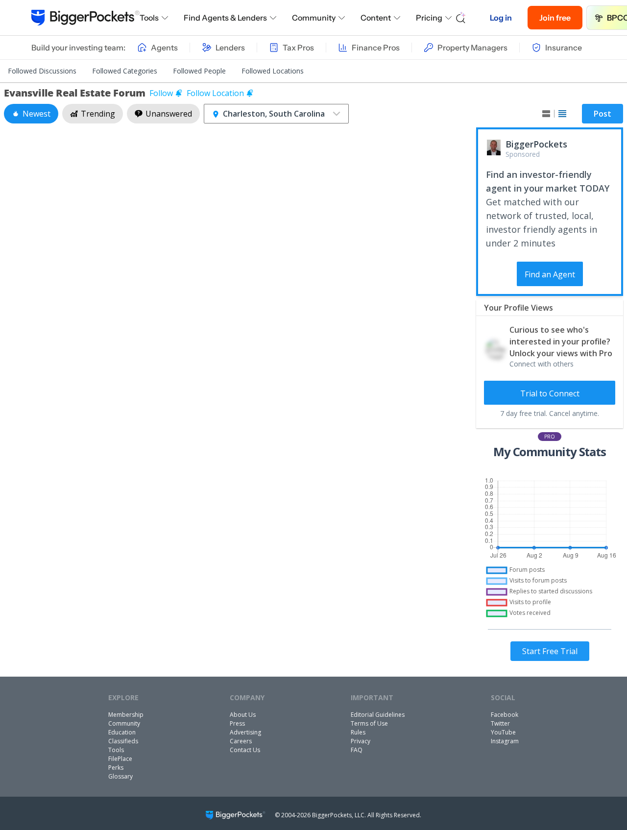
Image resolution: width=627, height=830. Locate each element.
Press (237, 723)
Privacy (360, 741)
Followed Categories (124, 70)
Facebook (504, 714)
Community (314, 18)
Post (602, 113)
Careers (241, 741)
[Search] (461, 17)
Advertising (245, 732)
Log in (501, 18)
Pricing (429, 18)
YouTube (503, 732)
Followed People (199, 70)
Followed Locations (272, 70)
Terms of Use (369, 723)
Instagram (505, 741)
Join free (555, 18)
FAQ (356, 750)
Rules (358, 732)
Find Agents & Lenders (225, 18)
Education (122, 732)
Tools (149, 18)
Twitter (500, 723)
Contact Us (245, 750)
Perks (115, 767)
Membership (126, 714)
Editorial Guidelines (378, 714)
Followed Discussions (42, 70)
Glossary (120, 776)
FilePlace (120, 759)
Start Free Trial (550, 651)
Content (376, 18)
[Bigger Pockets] (85, 17)
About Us (243, 714)
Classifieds (123, 741)
